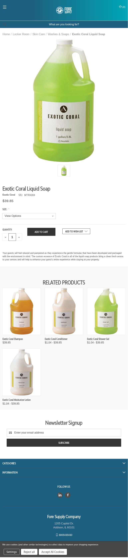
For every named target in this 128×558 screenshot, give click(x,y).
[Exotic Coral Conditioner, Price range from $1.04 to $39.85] (63, 311)
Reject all (29, 552)
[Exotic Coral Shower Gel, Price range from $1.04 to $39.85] (106, 311)
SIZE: (4, 209)
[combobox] (64, 24)
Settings (11, 552)
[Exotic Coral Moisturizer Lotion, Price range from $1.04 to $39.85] (21, 372)
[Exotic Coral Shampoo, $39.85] (21, 311)
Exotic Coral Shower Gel (98, 338)
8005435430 (65, 534)
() (123, 7)
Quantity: (7, 229)
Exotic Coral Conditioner (56, 338)
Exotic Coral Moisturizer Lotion (16, 399)
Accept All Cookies (52, 552)
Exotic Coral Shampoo (12, 338)
